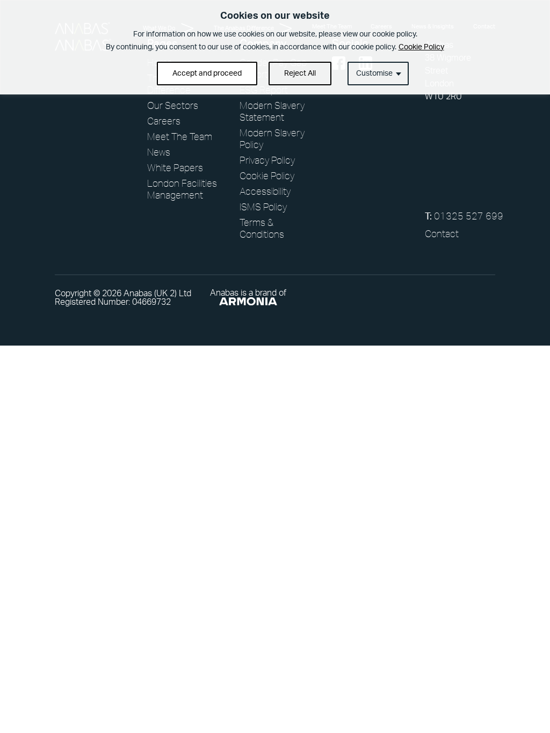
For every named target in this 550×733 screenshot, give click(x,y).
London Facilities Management (182, 189)
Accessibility (265, 191)
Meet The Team (179, 136)
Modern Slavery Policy (272, 138)
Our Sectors (172, 105)
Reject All (300, 73)
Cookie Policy (421, 47)
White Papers (175, 167)
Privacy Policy (267, 160)
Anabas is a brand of (248, 293)
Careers (163, 121)
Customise (374, 73)
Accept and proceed (207, 73)
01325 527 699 (460, 216)
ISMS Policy (263, 206)
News (158, 152)
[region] (275, 47)
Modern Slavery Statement (272, 111)
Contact (442, 233)
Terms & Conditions (262, 228)
